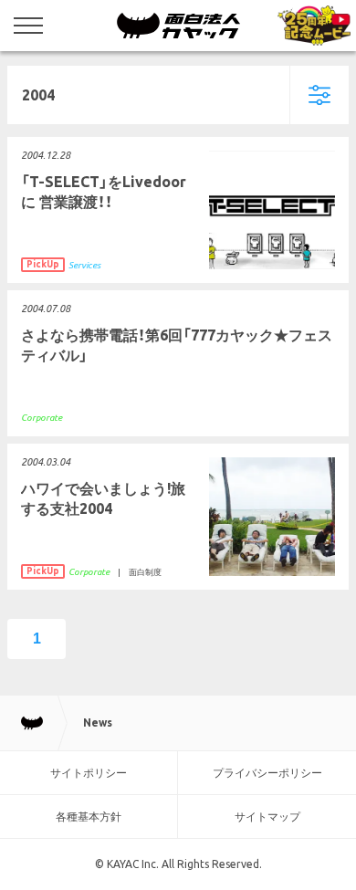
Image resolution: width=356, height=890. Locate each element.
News (97, 722)
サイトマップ (267, 816)
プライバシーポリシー (267, 773)
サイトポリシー (88, 773)
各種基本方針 (88, 816)
